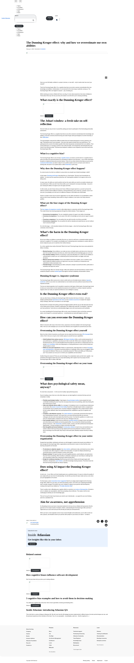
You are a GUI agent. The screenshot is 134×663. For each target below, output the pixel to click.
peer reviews (59, 460)
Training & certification (102, 633)
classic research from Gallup (59, 407)
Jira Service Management (55, 638)
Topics (19, 5)
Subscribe (50, 18)
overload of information (46, 162)
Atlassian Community (78, 636)
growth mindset (73, 420)
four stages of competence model (51, 209)
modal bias (68, 164)
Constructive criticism (69, 427)
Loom (50, 642)
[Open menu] (20, 1)
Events (28, 636)
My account (76, 645)
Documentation (100, 636)
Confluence (52, 640)
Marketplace (76, 642)
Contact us (28, 645)
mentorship (59, 423)
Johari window (68, 413)
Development (35, 570)
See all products (52, 651)
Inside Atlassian (6, 18)
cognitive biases (65, 157)
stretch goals (58, 271)
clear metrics (67, 449)
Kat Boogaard (34, 522)
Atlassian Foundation (31, 640)
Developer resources (102, 638)
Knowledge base (77, 640)
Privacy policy (86, 660)
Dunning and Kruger (52, 175)
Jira (50, 633)
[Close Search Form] (59, 20)
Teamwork (43, 49)
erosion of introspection (81, 489)
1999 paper (46, 137)
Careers (28, 633)
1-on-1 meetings (50, 344)
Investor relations (30, 638)
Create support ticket (77, 649)
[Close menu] (16, 1)
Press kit (28, 643)
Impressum (99, 660)
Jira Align (51, 636)
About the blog (29, 629)
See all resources (100, 644)
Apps (18, 11)
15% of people (86, 334)
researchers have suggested (58, 481)
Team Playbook (77, 638)
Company (28, 631)
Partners (99, 631)
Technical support (77, 631)
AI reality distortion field (66, 486)
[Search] (33, 20)
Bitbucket (51, 647)
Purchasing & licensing (78, 633)
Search (16, 15)
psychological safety (73, 400)
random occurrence (74, 299)
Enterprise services (101, 640)
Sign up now (19, 26)
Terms (93, 660)
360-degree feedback (69, 339)
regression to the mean (58, 299)
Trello (50, 645)
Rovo (50, 631)
